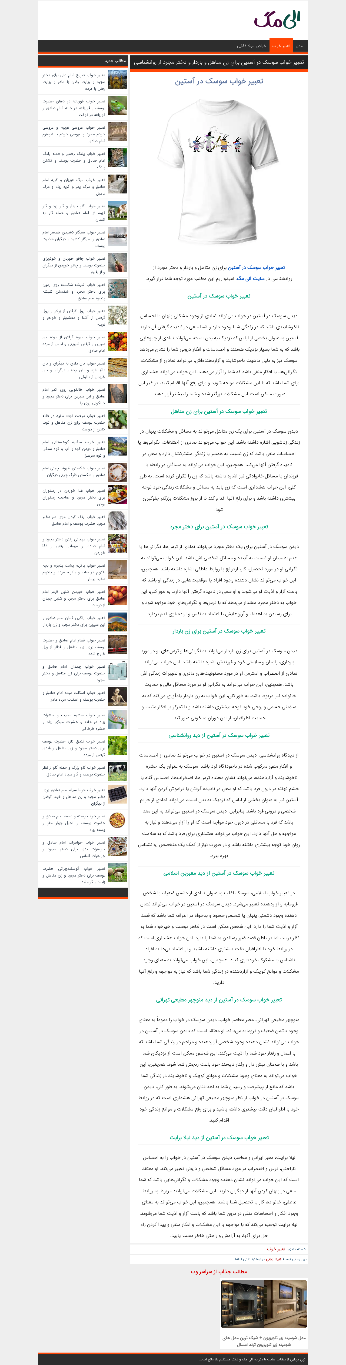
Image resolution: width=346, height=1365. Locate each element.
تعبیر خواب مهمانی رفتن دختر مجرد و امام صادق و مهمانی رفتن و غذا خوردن (73, 546)
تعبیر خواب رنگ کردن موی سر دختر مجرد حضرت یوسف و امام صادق (73, 520)
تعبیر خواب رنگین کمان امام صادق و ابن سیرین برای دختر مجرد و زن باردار (73, 621)
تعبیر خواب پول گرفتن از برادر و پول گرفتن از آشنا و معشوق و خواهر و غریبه (73, 318)
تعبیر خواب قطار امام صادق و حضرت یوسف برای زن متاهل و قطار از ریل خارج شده (73, 647)
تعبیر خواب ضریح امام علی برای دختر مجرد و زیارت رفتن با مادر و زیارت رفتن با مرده (73, 82)
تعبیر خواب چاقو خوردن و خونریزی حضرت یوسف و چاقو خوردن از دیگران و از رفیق (73, 265)
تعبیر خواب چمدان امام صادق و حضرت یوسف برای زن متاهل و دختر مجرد (73, 673)
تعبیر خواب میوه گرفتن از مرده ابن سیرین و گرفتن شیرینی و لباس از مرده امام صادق (73, 344)
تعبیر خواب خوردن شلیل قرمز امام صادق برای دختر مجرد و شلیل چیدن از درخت (73, 598)
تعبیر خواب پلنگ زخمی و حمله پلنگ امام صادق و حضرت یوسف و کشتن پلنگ (73, 160)
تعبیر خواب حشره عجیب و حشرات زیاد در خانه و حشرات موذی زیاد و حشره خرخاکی (73, 722)
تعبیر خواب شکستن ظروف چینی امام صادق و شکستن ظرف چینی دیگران (73, 471)
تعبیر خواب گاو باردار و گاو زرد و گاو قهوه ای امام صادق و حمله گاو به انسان (73, 213)
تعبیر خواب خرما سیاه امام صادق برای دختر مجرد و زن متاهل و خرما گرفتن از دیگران (73, 797)
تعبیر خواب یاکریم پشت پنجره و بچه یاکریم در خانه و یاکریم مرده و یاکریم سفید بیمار (73, 572)
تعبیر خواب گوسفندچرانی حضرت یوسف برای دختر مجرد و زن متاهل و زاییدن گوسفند (73, 875)
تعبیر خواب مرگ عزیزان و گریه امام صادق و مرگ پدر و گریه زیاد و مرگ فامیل (73, 187)
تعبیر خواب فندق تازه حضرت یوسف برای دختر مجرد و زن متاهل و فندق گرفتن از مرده (73, 748)
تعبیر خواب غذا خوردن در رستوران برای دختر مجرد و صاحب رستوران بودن (73, 497)
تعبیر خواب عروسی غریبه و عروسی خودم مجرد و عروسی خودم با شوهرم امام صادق (73, 134)
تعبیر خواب (281, 46)
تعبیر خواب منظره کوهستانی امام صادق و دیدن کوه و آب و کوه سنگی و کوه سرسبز (73, 449)
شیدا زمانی (273, 1259)
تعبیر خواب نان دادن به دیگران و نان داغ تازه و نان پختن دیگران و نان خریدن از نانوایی (73, 370)
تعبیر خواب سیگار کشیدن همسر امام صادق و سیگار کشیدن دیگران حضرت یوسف (73, 239)
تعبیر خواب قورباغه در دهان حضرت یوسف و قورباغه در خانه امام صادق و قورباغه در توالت (73, 108)
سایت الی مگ (251, 278)
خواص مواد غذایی (251, 46)
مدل (299, 46)
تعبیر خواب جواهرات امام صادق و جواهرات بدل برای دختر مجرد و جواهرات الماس (73, 849)
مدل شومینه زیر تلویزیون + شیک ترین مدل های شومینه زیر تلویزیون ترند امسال (264, 1341)
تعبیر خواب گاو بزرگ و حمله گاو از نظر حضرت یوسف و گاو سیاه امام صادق (73, 771)
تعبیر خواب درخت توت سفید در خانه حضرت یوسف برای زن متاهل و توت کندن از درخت (73, 423)
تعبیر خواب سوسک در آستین (219, 81)
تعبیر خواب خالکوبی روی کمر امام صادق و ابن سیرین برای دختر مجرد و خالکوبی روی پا (73, 396)
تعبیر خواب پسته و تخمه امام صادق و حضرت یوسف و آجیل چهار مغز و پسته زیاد (73, 823)
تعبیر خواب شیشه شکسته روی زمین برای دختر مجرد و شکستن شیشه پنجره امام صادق (73, 292)
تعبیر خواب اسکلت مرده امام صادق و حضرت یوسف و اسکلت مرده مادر (73, 696)
